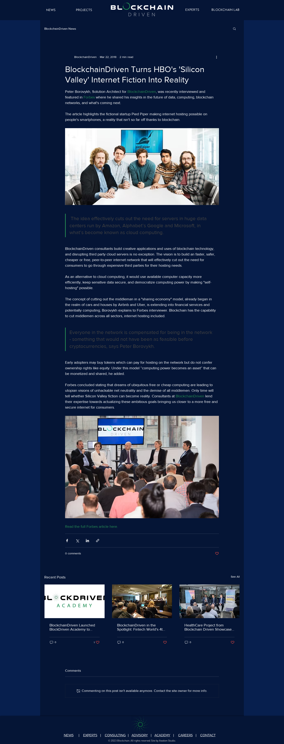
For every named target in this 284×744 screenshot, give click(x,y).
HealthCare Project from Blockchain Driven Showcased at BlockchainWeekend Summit (209, 627)
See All (235, 576)
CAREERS (185, 735)
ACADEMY (162, 735)
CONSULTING (115, 735)
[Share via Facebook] (67, 541)
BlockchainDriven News (60, 28)
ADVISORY (140, 735)
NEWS (69, 735)
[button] (234, 28)
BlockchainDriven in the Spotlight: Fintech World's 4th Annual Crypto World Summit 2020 (141, 627)
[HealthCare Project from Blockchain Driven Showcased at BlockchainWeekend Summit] (209, 601)
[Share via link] (98, 541)
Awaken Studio (167, 741)
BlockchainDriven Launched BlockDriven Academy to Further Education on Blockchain (72, 627)
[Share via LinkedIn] (87, 541)
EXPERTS (90, 735)
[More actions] (216, 56)
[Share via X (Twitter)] (77, 541)
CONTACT (208, 735)
